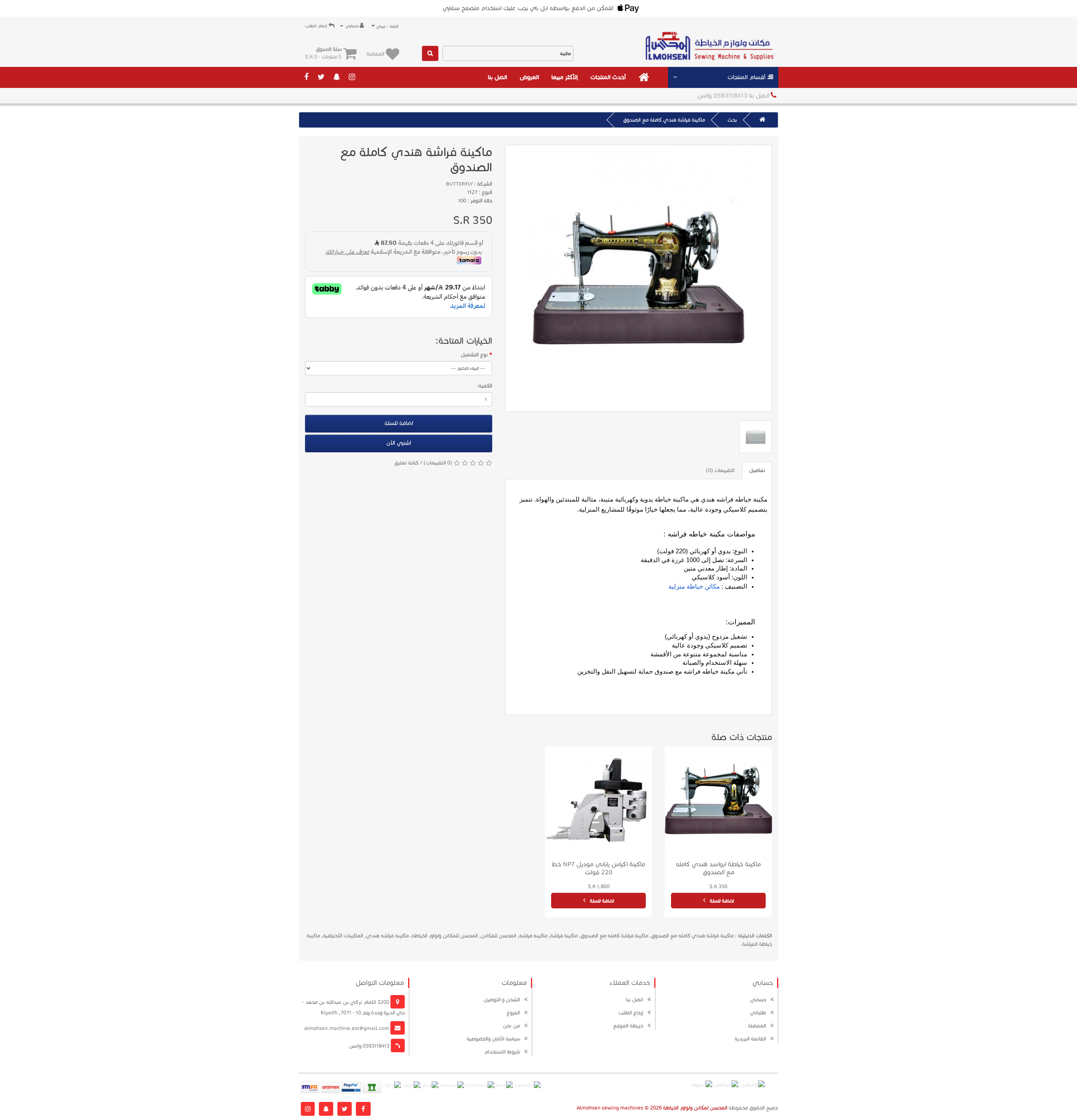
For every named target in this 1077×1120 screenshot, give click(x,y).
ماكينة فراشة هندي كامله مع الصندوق (692, 935)
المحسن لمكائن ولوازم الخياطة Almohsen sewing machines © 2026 (652, 1107)
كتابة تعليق (406, 462)
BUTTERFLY (459, 183)
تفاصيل (757, 470)
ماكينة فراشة (564, 935)
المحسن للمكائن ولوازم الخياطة (445, 935)
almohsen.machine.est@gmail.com (347, 1028)
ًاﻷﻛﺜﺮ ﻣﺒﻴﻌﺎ (565, 77)
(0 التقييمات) (438, 462)
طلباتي (758, 1012)
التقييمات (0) (720, 470)
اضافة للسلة (399, 423)
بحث (732, 120)
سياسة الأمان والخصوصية (493, 1038)
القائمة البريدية (750, 1038)
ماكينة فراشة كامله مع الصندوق (614, 935)
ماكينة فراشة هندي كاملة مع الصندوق (664, 120)
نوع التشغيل (474, 354)
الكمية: (484, 385)
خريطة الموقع (628, 1025)
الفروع (513, 1012)
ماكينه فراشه (533, 935)
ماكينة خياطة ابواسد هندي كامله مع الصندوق (718, 868)
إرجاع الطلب (630, 1012)
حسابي (758, 999)
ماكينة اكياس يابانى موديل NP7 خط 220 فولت (598, 868)
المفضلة (757, 1025)
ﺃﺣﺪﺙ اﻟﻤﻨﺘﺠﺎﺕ (608, 77)
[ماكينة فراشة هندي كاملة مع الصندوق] (638, 278)
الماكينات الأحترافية (343, 935)
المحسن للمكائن (498, 935)
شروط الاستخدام (502, 1051)
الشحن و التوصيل (501, 999)
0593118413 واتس (370, 1046)
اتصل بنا (497, 77)
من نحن (511, 1025)
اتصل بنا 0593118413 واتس (734, 95)
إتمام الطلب (317, 26)
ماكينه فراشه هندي (387, 935)
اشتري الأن (398, 443)
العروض (529, 77)
